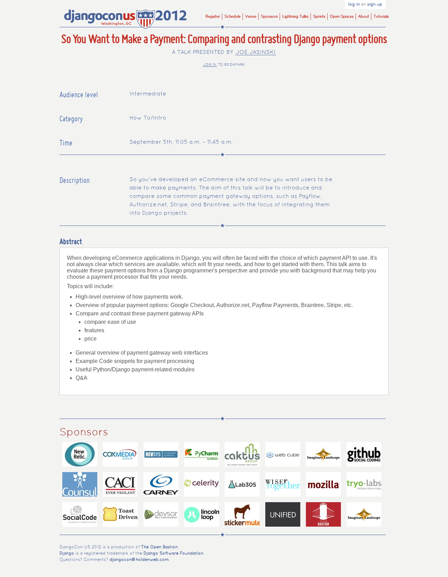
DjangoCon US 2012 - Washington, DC (126, 19)
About (363, 17)
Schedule (232, 17)
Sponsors (269, 17)
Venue (250, 17)
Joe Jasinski (255, 52)
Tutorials (380, 17)
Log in (354, 4)
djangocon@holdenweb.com (139, 560)
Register (212, 17)
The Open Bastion (159, 547)
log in (209, 64)
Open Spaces (342, 17)
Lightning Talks (295, 17)
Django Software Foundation (173, 553)
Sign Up (374, 4)
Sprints (319, 17)
